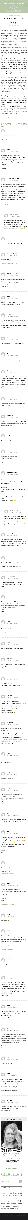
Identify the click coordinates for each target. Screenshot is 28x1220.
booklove (3, 1195)
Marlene (9, 1028)
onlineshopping (5, 1201)
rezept (19, 1200)
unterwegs (3, 1208)
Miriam (8, 930)
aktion (11, 1193)
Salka (8, 149)
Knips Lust (18, 566)
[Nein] (26, 6)
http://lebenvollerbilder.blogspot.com (10, 263)
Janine (8, 642)
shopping (13, 1203)
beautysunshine (11, 238)
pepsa (8, 677)
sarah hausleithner (12, 472)
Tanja (8, 813)
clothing (11, 1195)
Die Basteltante (11, 576)
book (21, 1193)
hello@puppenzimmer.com (12, 1168)
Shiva (8, 1005)
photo (12, 1201)
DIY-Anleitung (15, 25)
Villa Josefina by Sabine (13, 273)
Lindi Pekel (10, 533)
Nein (16, 7)
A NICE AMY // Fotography (8, 873)
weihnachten (15, 1208)
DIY (10, 25)
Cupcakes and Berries (13, 178)
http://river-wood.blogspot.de (8, 904)
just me (20, 1198)
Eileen (8, 296)
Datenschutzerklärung (14, 10)
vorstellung (9, 1208)
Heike (8, 621)
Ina (7, 353)
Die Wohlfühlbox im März (6, 125)
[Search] (20, 1181)
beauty (16, 1193)
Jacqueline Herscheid (12, 253)
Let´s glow (9, 1100)
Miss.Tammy (10, 658)
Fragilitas (9, 772)
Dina (8, 976)
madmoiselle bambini (12, 397)
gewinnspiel (15, 1198)
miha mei (9, 130)
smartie (9, 914)
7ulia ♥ (8, 1057)
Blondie (9, 314)
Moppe (8, 47)
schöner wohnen (5, 1203)
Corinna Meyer (11, 722)
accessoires (5, 1193)
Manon (8, 371)
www (19, 1208)
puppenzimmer (17, 15)
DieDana (9, 557)
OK (10, 7)
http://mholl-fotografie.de (7, 949)
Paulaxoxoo (10, 415)
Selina (8, 883)
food (9, 1198)
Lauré (8, 959)
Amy (8, 862)
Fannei (8, 1073)
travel (21, 1206)
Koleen (8, 450)
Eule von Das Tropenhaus (14, 85)
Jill (7, 337)
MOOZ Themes (10, 1217)
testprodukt (16, 1206)
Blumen (20, 83)
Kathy (8, 435)
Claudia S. (9, 695)
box (7, 1195)
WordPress (23, 1217)
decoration (16, 1195)
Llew (8, 831)
